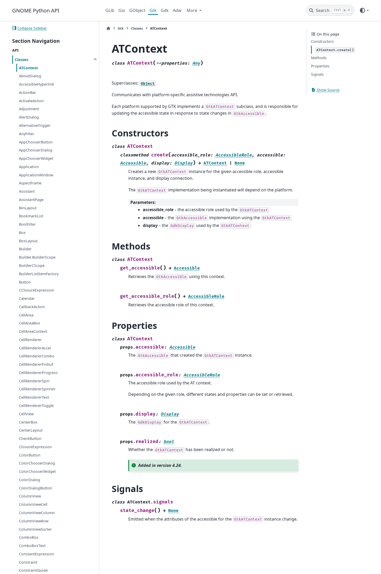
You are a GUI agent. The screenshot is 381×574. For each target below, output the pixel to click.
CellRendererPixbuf (36, 364)
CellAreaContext (33, 331)
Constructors (322, 41)
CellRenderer (30, 339)
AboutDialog (30, 75)
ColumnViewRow (33, 520)
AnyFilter (26, 133)
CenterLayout (31, 430)
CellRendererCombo (36, 356)
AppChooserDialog (35, 150)
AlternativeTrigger (35, 125)
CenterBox (28, 421)
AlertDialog (29, 117)
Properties (320, 66)
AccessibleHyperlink (36, 84)
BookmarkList (31, 215)
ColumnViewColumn (37, 512)
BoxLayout (28, 240)
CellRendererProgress (38, 372)
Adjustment (29, 108)
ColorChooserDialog (37, 463)
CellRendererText (34, 397)
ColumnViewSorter (35, 529)
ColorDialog (29, 479)
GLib (109, 10)
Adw (177, 10)
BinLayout (28, 207)
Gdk (165, 10)
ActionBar (27, 92)
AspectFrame (30, 183)
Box (22, 232)
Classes (21, 59)
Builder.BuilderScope (37, 257)
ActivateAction (31, 100)
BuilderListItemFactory (39, 273)
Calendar (27, 298)
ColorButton (29, 454)
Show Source (328, 89)
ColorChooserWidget (37, 471)
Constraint (28, 561)
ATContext (28, 67)
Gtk (153, 10)
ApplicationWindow (36, 174)
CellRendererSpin (34, 380)
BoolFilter (27, 224)
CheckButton (30, 438)
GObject (137, 10)
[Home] (108, 28)
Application (29, 166)
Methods (319, 57)
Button (25, 281)
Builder (25, 248)
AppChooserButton (36, 141)
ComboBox (28, 537)
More (192, 10)
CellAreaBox (29, 323)
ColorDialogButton (35, 487)
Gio (121, 10)
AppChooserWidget (36, 158)
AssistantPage (31, 199)
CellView (26, 413)
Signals (317, 74)
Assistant (27, 191)
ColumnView (30, 496)
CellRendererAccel (35, 347)
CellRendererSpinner (37, 388)
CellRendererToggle (36, 405)
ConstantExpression (36, 553)
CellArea (26, 314)
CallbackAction (32, 306)
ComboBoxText (32, 545)
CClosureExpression (36, 290)
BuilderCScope (32, 265)
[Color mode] (364, 10)
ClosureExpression (35, 446)
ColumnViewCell (33, 504)
